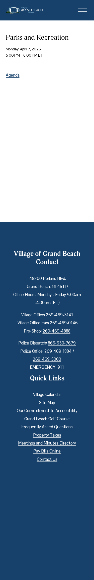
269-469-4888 (56, 331)
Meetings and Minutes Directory (47, 443)
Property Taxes (47, 435)
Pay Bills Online (47, 451)
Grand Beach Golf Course (47, 419)
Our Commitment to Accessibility (47, 410)
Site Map (47, 402)
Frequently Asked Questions (47, 427)
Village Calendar (47, 394)
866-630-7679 (62, 343)
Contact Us (47, 459)
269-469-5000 (47, 359)
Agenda (13, 75)
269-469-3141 (59, 315)
